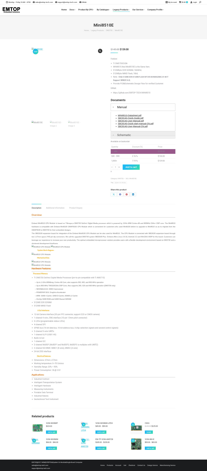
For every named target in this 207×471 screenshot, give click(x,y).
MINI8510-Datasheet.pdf (129, 115)
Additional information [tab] (55, 208)
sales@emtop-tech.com (44, 2)
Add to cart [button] (51, 432)
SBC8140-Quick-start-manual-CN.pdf (135, 123)
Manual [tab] (122, 107)
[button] (100, 51)
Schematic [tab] (124, 135)
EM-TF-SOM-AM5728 (104, 439)
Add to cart (131, 167)
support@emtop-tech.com (67, 2)
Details (149, 432)
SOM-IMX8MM (52, 439)
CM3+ (147, 423)
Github (84, 2)
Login (195, 2)
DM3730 (120, 178)
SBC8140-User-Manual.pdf (131, 121)
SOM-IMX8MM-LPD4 (104, 423)
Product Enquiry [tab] (75, 208)
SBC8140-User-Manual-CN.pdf (133, 126)
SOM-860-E (149, 439)
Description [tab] (36, 208)
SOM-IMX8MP (52, 423)
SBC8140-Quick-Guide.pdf (130, 118)
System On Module (120, 182)
